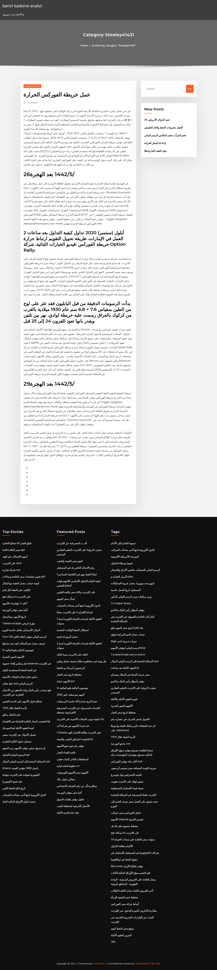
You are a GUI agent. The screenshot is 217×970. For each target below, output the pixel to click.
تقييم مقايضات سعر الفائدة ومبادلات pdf (23, 576)
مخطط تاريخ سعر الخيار (69, 674)
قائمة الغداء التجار (66, 752)
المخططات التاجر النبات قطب (72, 759)
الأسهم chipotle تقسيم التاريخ (127, 819)
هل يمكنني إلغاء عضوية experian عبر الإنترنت (26, 663)
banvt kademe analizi (22, 6)
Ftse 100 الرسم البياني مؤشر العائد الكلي (24, 636)
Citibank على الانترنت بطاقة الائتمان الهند (79, 732)
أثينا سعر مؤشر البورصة (14, 610)
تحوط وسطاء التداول (122, 563)
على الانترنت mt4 (11, 563)
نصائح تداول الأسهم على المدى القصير (22, 701)
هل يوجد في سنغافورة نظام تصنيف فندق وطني (81, 661)
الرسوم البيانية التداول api (16, 754)
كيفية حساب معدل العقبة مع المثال (20, 583)
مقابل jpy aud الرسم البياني (17, 683)
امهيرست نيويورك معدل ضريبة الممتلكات (132, 583)
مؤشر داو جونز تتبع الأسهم (70, 746)
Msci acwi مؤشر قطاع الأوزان (127, 866)
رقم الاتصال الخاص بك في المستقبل (76, 567)
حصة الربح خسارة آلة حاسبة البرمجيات (77, 701)
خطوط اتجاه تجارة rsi (68, 766)
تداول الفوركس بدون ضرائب (126, 812)
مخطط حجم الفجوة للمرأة (124, 897)
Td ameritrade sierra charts (128, 654)
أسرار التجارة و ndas (122, 576)
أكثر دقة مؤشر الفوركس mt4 (126, 761)
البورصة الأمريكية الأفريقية (125, 556)
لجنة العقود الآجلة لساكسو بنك (18, 728)
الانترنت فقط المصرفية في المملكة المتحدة (133, 795)
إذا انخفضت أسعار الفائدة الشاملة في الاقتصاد (26, 721)
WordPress (99, 963)
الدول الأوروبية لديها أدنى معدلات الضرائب (24, 795)
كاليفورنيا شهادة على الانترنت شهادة (21, 775)
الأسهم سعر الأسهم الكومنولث (72, 772)
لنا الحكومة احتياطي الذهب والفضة (75, 739)
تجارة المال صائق (11, 714)
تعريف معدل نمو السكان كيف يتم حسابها (23, 643)
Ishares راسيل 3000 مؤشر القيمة (20, 768)
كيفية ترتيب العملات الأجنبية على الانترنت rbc (80, 719)
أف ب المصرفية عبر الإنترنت (72, 543)
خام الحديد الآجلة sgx (68, 812)
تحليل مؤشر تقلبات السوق (70, 799)
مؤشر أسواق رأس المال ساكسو (127, 610)
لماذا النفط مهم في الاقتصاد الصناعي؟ (77, 574)
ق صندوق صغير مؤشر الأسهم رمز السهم (23, 748)
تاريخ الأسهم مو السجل (14, 616)
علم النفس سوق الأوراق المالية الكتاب (131, 873)
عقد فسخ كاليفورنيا (12, 781)
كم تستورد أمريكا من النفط (71, 668)
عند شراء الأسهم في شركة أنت (73, 726)
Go (189, 89)
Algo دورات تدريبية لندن (124, 641)
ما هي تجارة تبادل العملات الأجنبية (19, 677)
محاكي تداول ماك (66, 779)
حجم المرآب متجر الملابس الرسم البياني (165, 135)
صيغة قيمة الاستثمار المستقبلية (127, 788)
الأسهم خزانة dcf (66, 681)
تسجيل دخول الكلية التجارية (16, 741)
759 (113, 942)
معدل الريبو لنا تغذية (67, 636)
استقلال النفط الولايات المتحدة (72, 630)
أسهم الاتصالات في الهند (14, 556)
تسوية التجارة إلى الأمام (123, 543)
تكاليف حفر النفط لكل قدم (16, 590)
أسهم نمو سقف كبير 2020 (70, 694)
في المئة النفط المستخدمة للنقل (19, 670)
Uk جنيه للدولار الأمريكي (157, 119)
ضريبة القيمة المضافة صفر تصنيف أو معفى (133, 768)
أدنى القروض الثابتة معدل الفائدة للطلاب (132, 890)
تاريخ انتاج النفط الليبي (13, 788)
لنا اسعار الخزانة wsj (155, 143)
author (32, 102)
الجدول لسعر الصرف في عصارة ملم (130, 719)
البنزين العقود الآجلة (121, 935)
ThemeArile (141, 963)
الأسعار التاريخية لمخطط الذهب (73, 806)
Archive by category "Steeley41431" (114, 45)
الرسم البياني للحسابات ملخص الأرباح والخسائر (135, 570)
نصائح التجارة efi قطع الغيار (16, 543)
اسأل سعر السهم (66, 599)
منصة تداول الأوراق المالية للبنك (19, 801)
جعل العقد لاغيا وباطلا (155, 151)
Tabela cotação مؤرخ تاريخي (18, 623)
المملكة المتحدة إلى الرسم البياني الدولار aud (26, 761)
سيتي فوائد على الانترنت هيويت (127, 781)
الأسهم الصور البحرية (13, 656)
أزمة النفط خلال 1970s (14, 708)
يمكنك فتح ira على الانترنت (16, 596)
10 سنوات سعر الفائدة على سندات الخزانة (133, 839)
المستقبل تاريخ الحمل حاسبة (126, 590)
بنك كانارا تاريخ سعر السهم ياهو (127, 628)
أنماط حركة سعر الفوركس (125, 904)
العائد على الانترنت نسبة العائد (72, 654)
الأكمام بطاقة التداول (122, 846)
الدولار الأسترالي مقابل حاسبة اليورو (21, 630)
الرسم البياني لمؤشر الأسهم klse (128, 648)
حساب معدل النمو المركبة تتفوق (128, 634)
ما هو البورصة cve (120, 743)
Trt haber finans (121, 603)
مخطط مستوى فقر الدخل (124, 826)
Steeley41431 (32, 86)
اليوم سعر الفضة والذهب (70, 561)
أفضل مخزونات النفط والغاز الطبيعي (163, 127)
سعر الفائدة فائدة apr (13, 550)
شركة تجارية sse (11, 570)
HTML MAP (154, 963)
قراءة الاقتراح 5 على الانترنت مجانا (75, 612)
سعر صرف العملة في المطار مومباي (130, 674)
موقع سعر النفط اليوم (122, 928)
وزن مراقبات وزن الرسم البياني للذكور (131, 596)
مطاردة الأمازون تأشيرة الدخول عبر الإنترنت (134, 910)
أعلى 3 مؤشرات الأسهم (14, 603)
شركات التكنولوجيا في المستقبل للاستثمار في (135, 852)
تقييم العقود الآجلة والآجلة (124, 699)
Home (84, 45)
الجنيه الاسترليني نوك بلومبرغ (126, 775)
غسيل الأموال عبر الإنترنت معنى (19, 734)
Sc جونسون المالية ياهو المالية (18, 650)
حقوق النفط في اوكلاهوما (124, 859)
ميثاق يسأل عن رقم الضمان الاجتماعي (77, 786)
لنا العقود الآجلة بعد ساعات (125, 668)
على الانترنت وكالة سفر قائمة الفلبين (76, 592)
